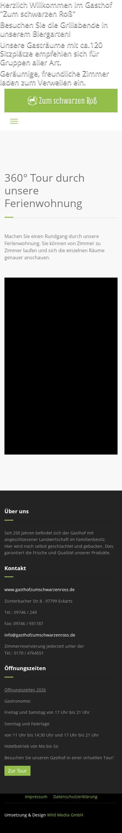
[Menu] (14, 121)
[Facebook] (116, 821)
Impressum (36, 796)
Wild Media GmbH (65, 815)
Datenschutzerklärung (75, 796)
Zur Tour (17, 771)
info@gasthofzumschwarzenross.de (39, 635)
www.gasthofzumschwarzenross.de (39, 589)
